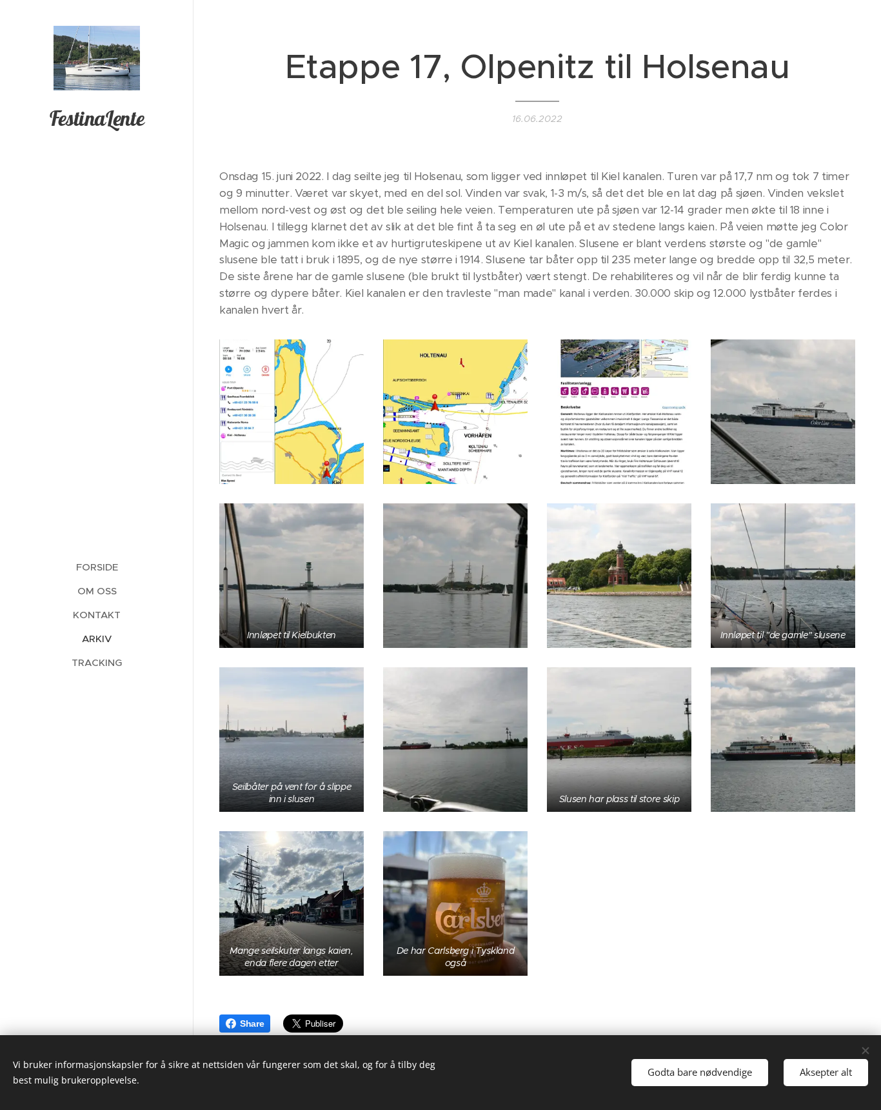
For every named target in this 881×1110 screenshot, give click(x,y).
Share (252, 1023)
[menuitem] (97, 567)
